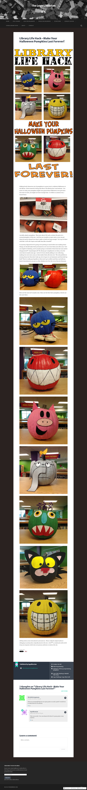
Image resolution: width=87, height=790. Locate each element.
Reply (65, 698)
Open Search (81, 25)
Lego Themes (16, 21)
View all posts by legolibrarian (30, 668)
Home (7, 21)
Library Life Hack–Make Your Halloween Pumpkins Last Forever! (41, 40)
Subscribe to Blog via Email (12, 765)
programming (67, 668)
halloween (56, 668)
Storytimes (57, 21)
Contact (31, 25)
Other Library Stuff (12, 25)
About (23, 25)
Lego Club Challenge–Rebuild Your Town (61, 674)
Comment (63, 749)
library (61, 668)
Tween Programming (44, 21)
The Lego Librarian (43, 5)
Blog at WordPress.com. (11, 787)
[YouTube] (42, 12)
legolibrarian (34, 711)
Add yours (64, 691)
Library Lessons (69, 21)
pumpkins (56, 670)
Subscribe (7, 777)
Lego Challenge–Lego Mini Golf (61, 677)
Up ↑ (82, 787)
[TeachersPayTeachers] (45, 12)
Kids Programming (29, 21)
